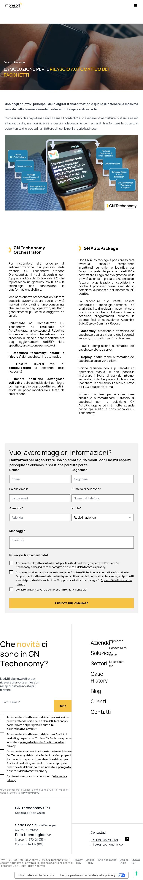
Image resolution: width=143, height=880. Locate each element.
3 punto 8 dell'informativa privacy (85, 567)
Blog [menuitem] (96, 690)
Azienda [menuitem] (100, 642)
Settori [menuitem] (99, 663)
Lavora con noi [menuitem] (116, 663)
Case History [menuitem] (99, 677)
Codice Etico (124, 861)
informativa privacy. (74, 589)
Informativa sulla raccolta (36, 875)
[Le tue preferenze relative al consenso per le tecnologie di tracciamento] (136, 873)
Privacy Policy (78, 861)
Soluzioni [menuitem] (101, 652)
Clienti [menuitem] (98, 701)
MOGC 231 (136, 861)
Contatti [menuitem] (101, 711)
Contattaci (98, 832)
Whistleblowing (107, 860)
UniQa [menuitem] (113, 655)
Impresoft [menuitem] (116, 641)
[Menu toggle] (135, 5)
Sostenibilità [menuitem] (118, 648)
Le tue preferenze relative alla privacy (87, 875)
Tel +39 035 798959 (104, 840)
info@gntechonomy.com (108, 844)
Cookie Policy (90, 861)
